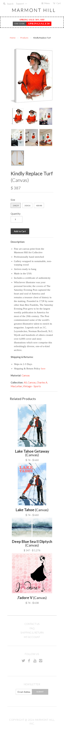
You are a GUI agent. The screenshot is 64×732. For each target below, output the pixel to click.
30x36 (27, 205)
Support (20, 3)
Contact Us (32, 623)
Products (24, 37)
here (43, 368)
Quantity (16, 213)
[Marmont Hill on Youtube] (35, 660)
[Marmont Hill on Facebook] (29, 660)
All (25, 382)
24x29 (16, 205)
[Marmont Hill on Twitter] (23, 660)
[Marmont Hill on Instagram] (40, 660)
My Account (32, 636)
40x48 (39, 205)
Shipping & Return (32, 632)
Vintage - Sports (32, 386)
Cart (58, 3)
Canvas (26, 375)
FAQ (32, 628)
